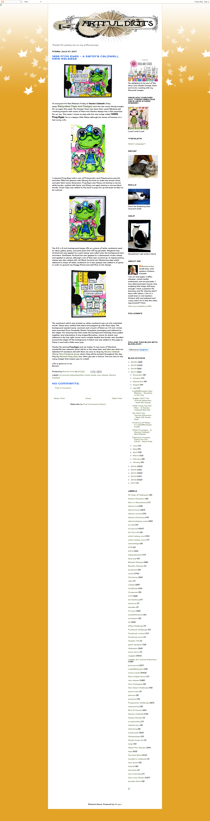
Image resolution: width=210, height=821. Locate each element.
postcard (132, 699)
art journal (64, 375)
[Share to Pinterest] (101, 372)
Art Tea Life (133, 532)
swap (130, 744)
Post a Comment (63, 388)
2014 (134, 473)
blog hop (132, 558)
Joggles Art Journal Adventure (142, 659)
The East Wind (134, 755)
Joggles (131, 656)
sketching (132, 729)
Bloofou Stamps (135, 566)
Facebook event (135, 637)
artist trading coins (137, 540)
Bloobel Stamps (135, 562)
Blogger (118, 804)
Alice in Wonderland (137, 502)
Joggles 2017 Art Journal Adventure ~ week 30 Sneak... (142, 400)
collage (131, 585)
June (135, 446)
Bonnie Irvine (148, 266)
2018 (134, 368)
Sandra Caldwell (135, 714)
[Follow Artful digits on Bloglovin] (138, 351)
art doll (131, 525)
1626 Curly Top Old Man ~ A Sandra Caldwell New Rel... (141, 408)
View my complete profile (140, 306)
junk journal (133, 665)
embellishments (135, 615)
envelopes (133, 618)
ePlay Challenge (135, 626)
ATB (130, 547)
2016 (134, 466)
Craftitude (133, 588)
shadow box (133, 725)
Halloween (133, 648)
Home (88, 398)
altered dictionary (136, 517)
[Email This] (91, 372)
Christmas (133, 577)
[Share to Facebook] (98, 372)
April (135, 452)
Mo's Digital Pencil (137, 676)
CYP (130, 596)
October (137, 378)
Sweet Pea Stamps (137, 748)
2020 (134, 362)
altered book (134, 510)
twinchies (132, 770)
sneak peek (133, 733)
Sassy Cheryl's (135, 718)
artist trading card (136, 536)
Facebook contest (136, 633)
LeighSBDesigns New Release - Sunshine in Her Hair (142, 393)
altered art (133, 506)
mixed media (90, 375)
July (135, 388)
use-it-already (134, 774)
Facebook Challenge (137, 630)
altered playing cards (138, 521)
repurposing (133, 706)
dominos (132, 603)
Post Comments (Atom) (94, 404)
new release (102, 375)
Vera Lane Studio (136, 778)
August (136, 385)
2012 (134, 480)
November (138, 375)
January (137, 462)
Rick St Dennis (135, 710)
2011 (133, 483)
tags (130, 751)
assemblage (133, 543)
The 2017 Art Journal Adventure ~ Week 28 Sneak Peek (141, 416)
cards (130, 573)
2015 (134, 470)
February (137, 459)
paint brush (133, 691)
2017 (134, 372)
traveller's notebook (137, 759)
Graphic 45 (133, 641)
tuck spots (133, 762)
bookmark (132, 570)
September (138, 381)
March (136, 455)
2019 (134, 365)
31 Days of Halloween (138, 495)
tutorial (131, 766)
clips (130, 581)
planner (131, 695)
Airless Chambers (136, 499)
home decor (133, 652)
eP (129, 622)
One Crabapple (135, 684)
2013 (134, 476)
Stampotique (134, 736)
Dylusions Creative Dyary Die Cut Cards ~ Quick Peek (142, 439)
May (135, 449)
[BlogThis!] (94, 372)
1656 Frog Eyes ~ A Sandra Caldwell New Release (142, 432)
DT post (132, 611)
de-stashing (133, 600)
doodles (132, 607)
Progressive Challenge (138, 703)
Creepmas (133, 592)
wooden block (134, 781)
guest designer (135, 645)
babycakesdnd (76, 375)
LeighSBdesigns (135, 669)
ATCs (130, 551)
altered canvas (135, 514)
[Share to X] (96, 372)
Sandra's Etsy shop (68, 356)
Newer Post (59, 398)
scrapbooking (134, 721)
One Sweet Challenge (138, 688)
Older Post (117, 398)
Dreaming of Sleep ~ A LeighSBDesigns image (142, 425)
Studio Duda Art (135, 740)
